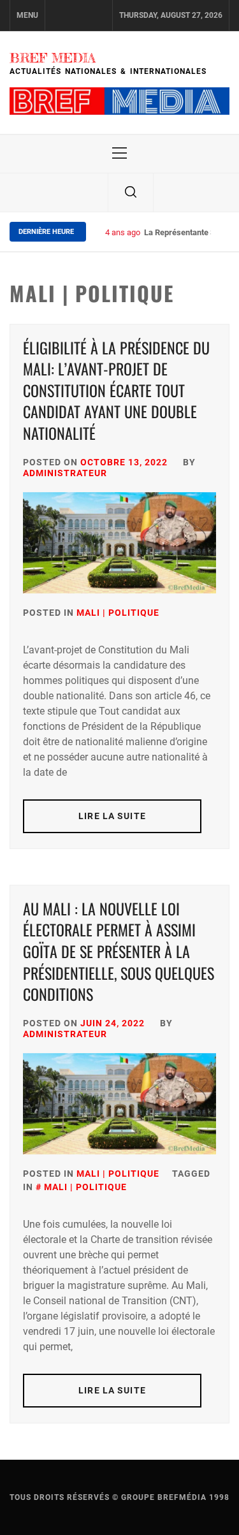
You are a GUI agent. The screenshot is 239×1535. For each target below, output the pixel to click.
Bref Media (53, 58)
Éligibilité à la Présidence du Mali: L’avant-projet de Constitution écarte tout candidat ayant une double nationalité (116, 390)
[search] (130, 192)
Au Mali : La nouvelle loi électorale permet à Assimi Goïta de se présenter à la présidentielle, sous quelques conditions (118, 951)
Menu (27, 15)
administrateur (65, 473)
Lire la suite (112, 816)
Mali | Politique (117, 612)
